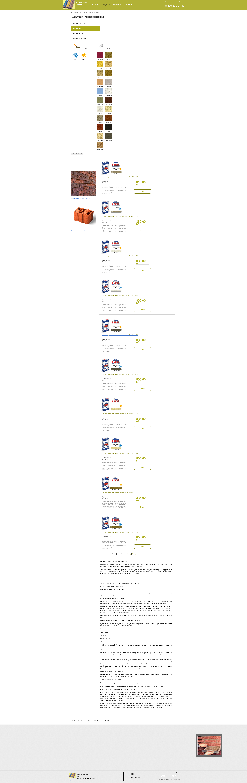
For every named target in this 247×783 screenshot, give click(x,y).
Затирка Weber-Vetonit (80, 38)
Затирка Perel (77, 28)
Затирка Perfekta (78, 33)
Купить (142, 191)
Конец (133, 554)
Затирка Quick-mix (79, 23)
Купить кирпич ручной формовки (80, 198)
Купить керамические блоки (79, 230)
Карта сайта (72, 780)
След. (129, 554)
